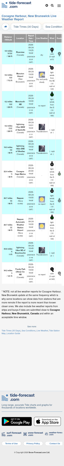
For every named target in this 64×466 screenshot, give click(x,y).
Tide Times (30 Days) (26, 26)
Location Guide (13, 333)
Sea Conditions (28, 330)
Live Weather (42, 330)
